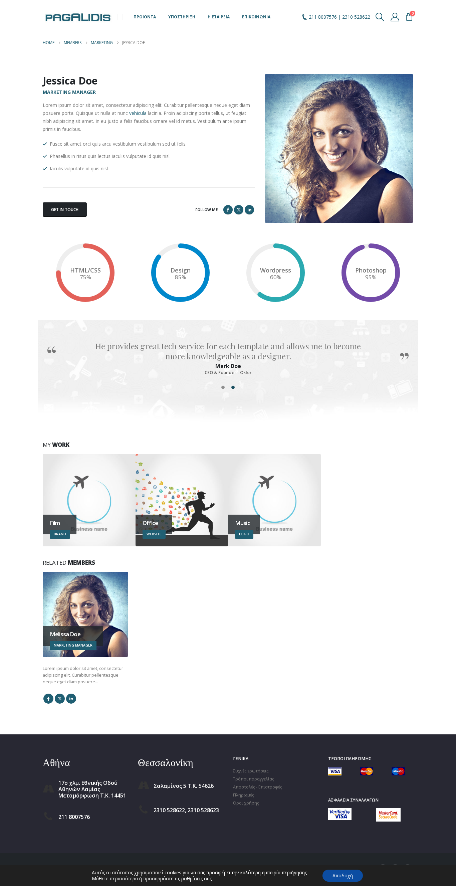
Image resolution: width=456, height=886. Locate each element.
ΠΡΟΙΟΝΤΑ (145, 17)
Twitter (238, 209)
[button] (380, 17)
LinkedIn (249, 209)
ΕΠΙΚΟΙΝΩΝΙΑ (256, 17)
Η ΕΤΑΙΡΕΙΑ (219, 17)
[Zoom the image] (340, 812)
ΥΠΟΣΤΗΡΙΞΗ (181, 17)
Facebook (228, 209)
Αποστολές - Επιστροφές (257, 787)
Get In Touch (64, 209)
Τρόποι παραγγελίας (253, 779)
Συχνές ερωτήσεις (250, 771)
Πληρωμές (243, 795)
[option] (228, 358)
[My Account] (395, 17)
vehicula (138, 113)
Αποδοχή (342, 875)
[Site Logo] (78, 17)
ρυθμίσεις (192, 879)
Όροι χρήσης (246, 803)
